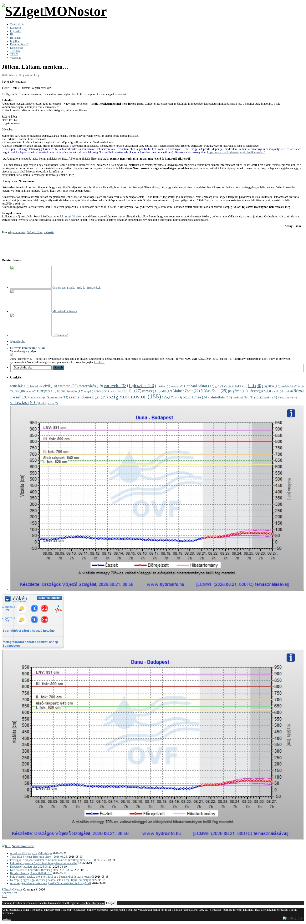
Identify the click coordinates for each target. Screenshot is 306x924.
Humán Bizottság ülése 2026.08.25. (31, 873)
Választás (15, 57)
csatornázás (90, 386)
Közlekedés (16, 47)
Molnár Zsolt (186, 391)
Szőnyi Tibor (34, 232)
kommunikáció (70, 391)
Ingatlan (15, 41)
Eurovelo (15, 27)
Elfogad (110, 903)
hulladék (239, 386)
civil (50, 386)
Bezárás (6, 919)
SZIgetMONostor (12, 889)
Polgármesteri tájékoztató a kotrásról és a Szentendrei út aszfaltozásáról (52, 876)
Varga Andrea (287, 397)
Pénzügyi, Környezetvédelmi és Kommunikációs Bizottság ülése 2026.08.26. (55, 860)
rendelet (277, 391)
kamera (31, 391)
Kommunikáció (19, 44)
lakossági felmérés (71, 216)
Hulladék (15, 37)
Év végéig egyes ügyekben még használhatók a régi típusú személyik (50, 880)
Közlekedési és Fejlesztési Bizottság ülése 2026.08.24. (41, 870)
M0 (166, 391)
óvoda (53, 403)
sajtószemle (38, 397)
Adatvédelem (9, 892)
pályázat (238, 391)
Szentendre (57, 397)
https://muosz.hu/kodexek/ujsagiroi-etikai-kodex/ (236, 152)
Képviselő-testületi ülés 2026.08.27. (31, 866)
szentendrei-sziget (88, 397)
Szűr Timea (196, 397)
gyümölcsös (223, 386)
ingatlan (272, 386)
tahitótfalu (220, 397)
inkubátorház (289, 386)
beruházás (19, 386)
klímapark (46, 391)
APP (4, 896)
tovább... (99, 362)
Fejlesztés (15, 31)
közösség (151, 391)
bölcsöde (36, 386)
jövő (19, 391)
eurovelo (116, 385)
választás (49, 232)
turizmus (266, 397)
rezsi (288, 391)
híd (255, 385)
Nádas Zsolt (214, 390)
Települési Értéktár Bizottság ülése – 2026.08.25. (39, 856)
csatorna (68, 386)
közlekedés (127, 390)
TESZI (14, 54)
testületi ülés (244, 397)
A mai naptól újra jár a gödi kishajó (31, 853)
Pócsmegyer (260, 391)
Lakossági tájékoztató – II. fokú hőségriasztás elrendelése (43, 863)
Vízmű (42, 403)
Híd (12, 34)
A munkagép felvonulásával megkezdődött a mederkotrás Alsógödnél (50, 883)
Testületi (15, 51)
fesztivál (163, 386)
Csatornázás (17, 24)
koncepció (104, 391)
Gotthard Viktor (199, 386)
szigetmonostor (16, 232)
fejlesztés (142, 385)
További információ (92, 903)
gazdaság (177, 386)
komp (88, 391)
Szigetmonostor (23, 846)
